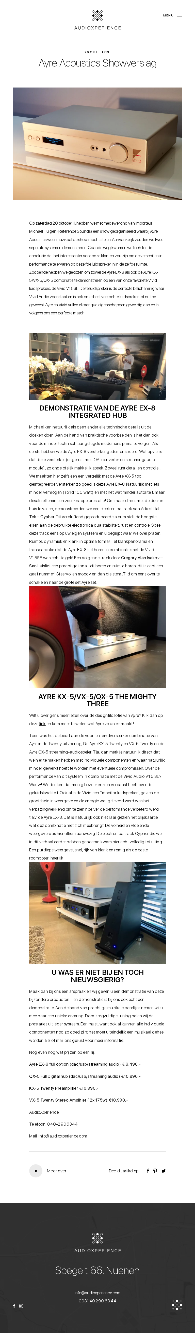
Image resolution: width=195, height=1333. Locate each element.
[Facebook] (14, 1306)
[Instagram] (21, 1306)
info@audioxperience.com (97, 1292)
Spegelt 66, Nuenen (97, 1270)
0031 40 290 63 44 (97, 1300)
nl (15, 15)
